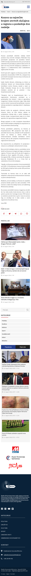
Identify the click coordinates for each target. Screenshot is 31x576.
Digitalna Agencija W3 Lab (20, 571)
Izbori (4, 337)
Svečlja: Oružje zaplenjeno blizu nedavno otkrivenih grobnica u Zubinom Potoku (14, 365)
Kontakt (12, 574)
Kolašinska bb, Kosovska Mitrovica (13, 551)
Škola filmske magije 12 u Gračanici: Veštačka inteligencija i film (12, 299)
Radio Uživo (27, 1)
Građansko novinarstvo (10, 538)
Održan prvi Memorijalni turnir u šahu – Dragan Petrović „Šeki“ (13, 243)
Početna (3, 11)
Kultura (4, 327)
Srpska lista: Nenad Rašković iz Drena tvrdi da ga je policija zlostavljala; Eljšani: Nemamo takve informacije (15, 411)
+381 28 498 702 (8, 558)
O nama (3, 574)
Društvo (22, 31)
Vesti (9, 11)
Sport (4, 330)
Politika (4, 320)
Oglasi (7, 574)
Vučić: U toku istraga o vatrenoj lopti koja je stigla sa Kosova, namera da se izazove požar (15, 271)
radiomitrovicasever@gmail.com (12, 555)
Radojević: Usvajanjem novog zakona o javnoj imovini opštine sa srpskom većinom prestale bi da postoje (15, 387)
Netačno (4, 340)
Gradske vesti (6, 334)
